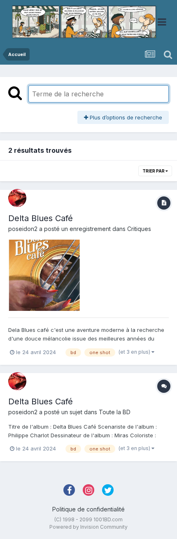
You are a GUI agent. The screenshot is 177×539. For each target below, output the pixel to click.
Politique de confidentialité (88, 509)
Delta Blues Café (40, 218)
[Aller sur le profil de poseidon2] (17, 198)
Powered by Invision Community (88, 527)
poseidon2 (22, 228)
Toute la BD (114, 411)
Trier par (153, 170)
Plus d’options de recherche (125, 117)
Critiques (139, 228)
